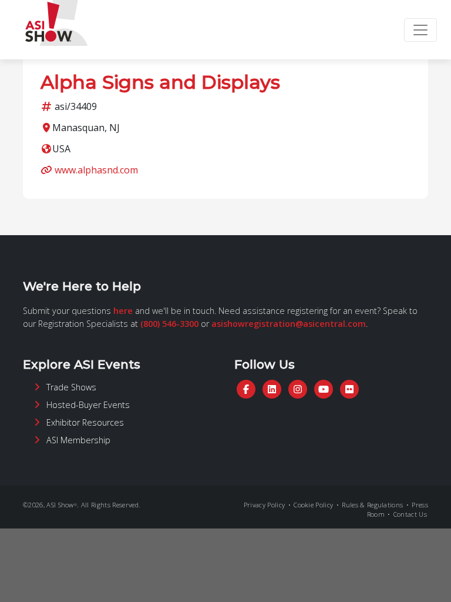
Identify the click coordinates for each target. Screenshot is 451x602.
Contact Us (410, 514)
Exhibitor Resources (85, 422)
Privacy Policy (264, 504)
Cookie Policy (313, 504)
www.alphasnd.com (96, 169)
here (123, 310)
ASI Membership (78, 440)
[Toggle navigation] (420, 30)
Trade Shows (71, 387)
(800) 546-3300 (169, 323)
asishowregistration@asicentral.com (288, 323)
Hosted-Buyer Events (88, 404)
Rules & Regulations (372, 504)
